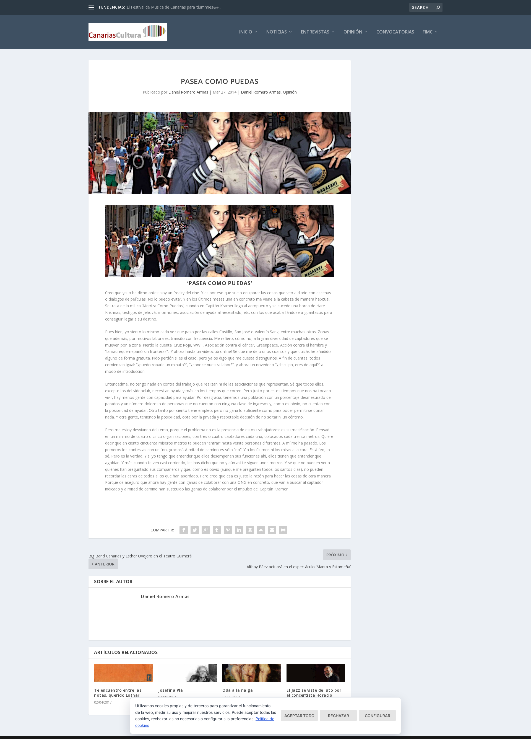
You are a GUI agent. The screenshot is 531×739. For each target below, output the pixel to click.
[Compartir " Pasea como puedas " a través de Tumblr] (216, 530)
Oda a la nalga (237, 690)
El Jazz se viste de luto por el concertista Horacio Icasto (314, 695)
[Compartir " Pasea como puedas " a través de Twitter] (194, 530)
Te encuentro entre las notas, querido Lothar (117, 693)
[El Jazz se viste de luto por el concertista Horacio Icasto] (316, 673)
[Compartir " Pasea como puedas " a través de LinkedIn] (238, 530)
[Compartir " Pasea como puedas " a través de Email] (272, 530)
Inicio (245, 32)
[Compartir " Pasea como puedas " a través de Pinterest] (227, 530)
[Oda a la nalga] (251, 673)
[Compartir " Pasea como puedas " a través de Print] (283, 530)
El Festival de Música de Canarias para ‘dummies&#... (174, 7)
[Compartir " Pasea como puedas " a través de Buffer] (250, 530)
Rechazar (338, 715)
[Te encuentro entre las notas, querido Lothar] (123, 673)
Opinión (352, 32)
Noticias (276, 32)
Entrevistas (315, 32)
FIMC (428, 32)
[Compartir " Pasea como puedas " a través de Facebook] (183, 530)
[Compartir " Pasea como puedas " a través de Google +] (205, 530)
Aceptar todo (299, 715)
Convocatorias (395, 32)
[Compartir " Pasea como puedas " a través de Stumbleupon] (261, 530)
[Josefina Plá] (187, 673)
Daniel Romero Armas (188, 92)
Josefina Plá (170, 690)
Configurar (377, 715)
